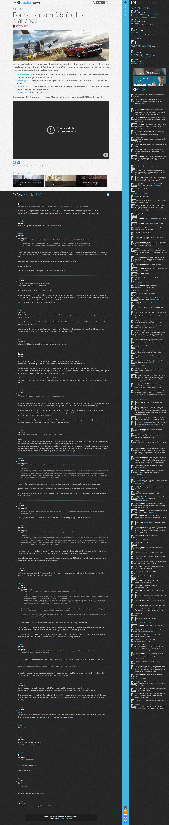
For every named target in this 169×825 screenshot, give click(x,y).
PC (13, 165)
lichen (136, 41)
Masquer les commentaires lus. (108, 194)
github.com (152, 512)
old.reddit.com (149, 361)
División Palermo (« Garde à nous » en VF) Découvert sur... (145, 65)
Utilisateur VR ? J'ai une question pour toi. (142, 54)
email (19, 27)
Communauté (125, 402)
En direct (139, 2)
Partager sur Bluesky (18, 162)
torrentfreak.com (157, 185)
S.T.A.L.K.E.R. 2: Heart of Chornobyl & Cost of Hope (144, 14)
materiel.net (157, 635)
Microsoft (22, 165)
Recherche (93, 2)
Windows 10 (38, 165)
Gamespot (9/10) (23, 80)
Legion (136, 29)
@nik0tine (26, 27)
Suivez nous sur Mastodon (125, 817)
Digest (157, 2)
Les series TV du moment (138, 63)
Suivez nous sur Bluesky (125, 821)
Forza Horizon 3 (46, 165)
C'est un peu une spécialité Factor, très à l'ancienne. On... (144, 25)
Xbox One (17, 165)
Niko (18, 25)
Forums (136, 38)
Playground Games (30, 165)
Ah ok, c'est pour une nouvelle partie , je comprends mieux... (145, 34)
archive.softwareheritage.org (153, 179)
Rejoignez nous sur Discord (125, 814)
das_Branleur (138, 19)
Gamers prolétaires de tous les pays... (141, 45)
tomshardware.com (154, 300)
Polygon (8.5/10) (23, 86)
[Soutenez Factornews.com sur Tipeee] (149, 86)
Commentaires (140, 7)
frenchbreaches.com (148, 631)
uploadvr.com (147, 422)
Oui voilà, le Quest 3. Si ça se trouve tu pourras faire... (143, 56)
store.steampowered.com (141, 500)
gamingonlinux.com (149, 522)
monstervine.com (139, 484)
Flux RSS (125, 811)
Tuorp (136, 50)
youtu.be (143, 103)
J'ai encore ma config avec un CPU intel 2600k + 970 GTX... (145, 46)
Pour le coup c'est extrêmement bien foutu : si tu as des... (144, 16)
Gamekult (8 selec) (23, 74)
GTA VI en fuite (135, 23)
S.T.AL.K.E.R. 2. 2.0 (136, 32)
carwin (136, 59)
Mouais (20, 712)
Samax (136, 10)
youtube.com (148, 214)
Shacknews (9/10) (23, 92)
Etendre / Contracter (125, 807)
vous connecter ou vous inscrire (64, 818)
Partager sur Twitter (14, 162)
